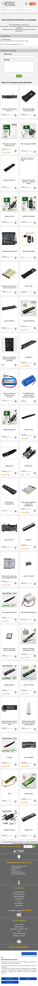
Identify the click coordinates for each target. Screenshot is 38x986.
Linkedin (20, 905)
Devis (19, 901)
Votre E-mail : (8, 54)
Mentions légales (19, 896)
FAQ (19, 931)
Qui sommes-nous (19, 894)
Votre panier (19, 924)
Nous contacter (19, 892)
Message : (7, 59)
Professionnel (19, 899)
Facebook (19, 903)
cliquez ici (3, 973)
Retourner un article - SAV (19, 929)
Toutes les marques (19, 933)
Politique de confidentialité (29, 956)
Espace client (19, 927)
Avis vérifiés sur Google (15, 910)
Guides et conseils (19, 936)
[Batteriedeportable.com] (9, 5)
